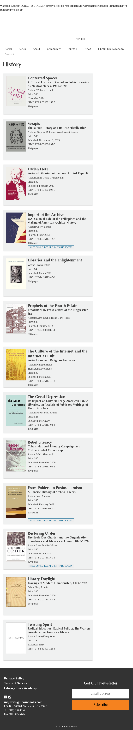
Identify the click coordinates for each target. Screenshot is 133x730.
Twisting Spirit (40, 625)
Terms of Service (15, 683)
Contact (9, 54)
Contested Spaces (43, 78)
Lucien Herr (38, 169)
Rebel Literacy (40, 443)
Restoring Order (42, 534)
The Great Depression (46, 397)
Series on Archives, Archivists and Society (51, 247)
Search (80, 39)
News (88, 49)
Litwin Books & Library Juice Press (66, 24)
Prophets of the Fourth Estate (52, 306)
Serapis (34, 124)
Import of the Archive (46, 215)
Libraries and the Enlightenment (55, 260)
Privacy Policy (14, 678)
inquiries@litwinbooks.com (23, 702)
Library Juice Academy (111, 49)
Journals (72, 49)
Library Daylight (41, 579)
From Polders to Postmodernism (55, 488)
